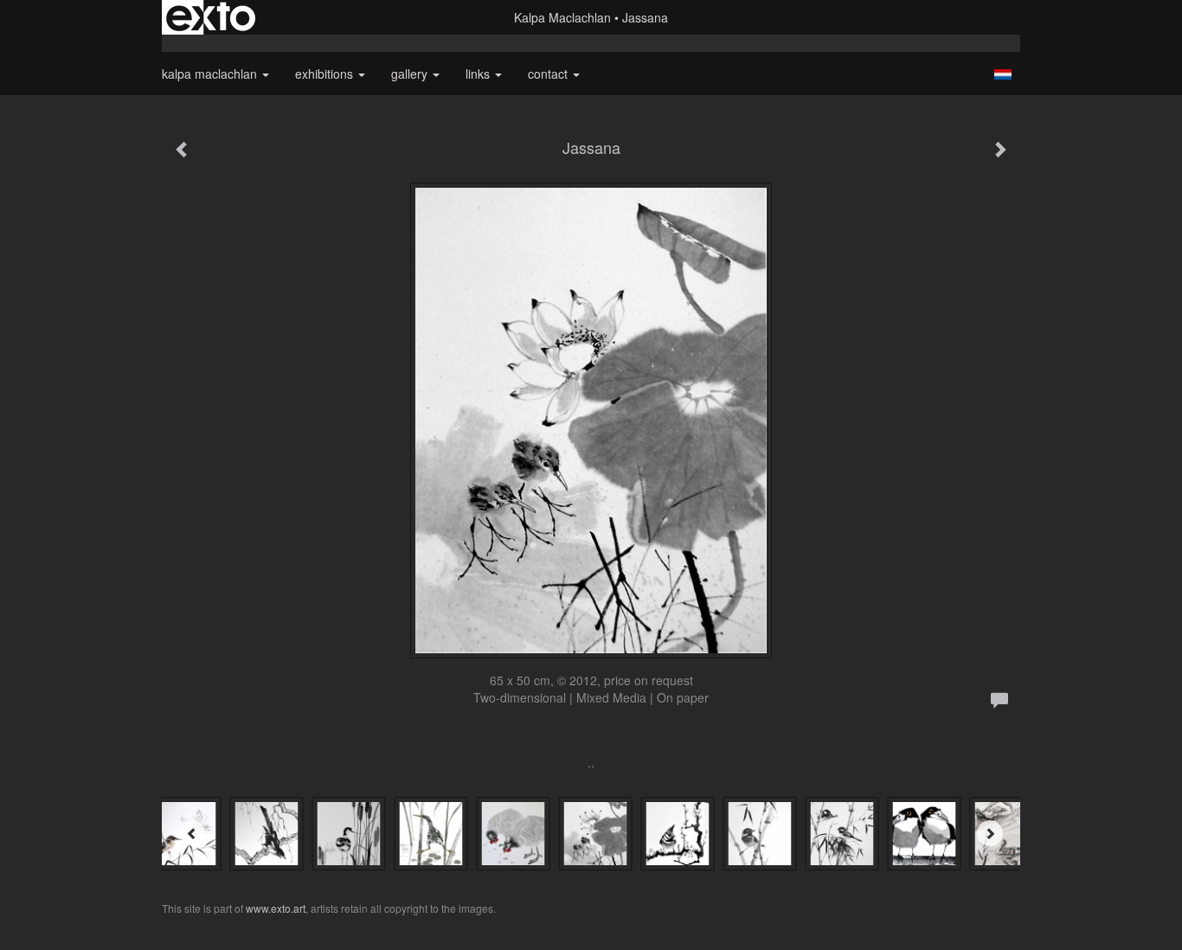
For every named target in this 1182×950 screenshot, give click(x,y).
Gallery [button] (411, 73)
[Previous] (192, 833)
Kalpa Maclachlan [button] (211, 73)
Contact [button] (549, 73)
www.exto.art (275, 908)
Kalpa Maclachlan (562, 17)
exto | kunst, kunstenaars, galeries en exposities (211, 17)
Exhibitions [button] (326, 73)
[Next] (990, 833)
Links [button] (479, 73)
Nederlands (1002, 74)
